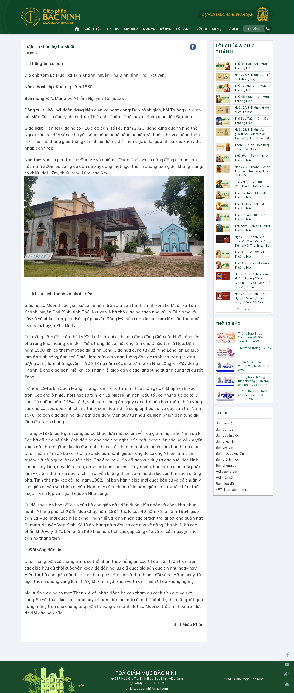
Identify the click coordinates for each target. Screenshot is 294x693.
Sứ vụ (216, 29)
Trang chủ (77, 29)
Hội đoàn (184, 29)
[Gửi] (268, 29)
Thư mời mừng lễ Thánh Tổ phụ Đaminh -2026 (253, 366)
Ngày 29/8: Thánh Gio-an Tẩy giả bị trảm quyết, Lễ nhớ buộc (252, 171)
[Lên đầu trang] (287, 684)
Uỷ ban (165, 29)
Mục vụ (149, 29)
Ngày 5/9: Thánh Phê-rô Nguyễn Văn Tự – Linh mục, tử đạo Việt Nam (251, 298)
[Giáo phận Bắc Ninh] (50, 17)
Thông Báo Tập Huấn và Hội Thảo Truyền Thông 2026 (253, 395)
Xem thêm (243, 309)
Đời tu (201, 29)
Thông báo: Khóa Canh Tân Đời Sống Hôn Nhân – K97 (251, 337)
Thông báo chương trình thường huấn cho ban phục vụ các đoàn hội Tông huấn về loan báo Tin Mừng (253, 381)
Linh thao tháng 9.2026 (254, 348)
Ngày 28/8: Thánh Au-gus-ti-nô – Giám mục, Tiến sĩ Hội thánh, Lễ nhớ (252, 134)
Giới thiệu (93, 29)
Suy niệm (131, 29)
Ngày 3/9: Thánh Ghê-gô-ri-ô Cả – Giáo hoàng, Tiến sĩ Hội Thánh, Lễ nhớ (252, 241)
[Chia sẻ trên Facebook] (193, 47)
